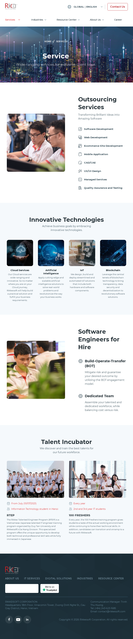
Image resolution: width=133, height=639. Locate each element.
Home (47, 41)
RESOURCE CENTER (111, 578)
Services (10, 19)
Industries (37, 19)
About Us (95, 19)
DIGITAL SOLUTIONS (58, 578)
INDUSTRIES (85, 578)
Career (118, 19)
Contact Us (117, 6)
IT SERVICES (32, 578)
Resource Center (67, 19)
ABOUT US (12, 578)
